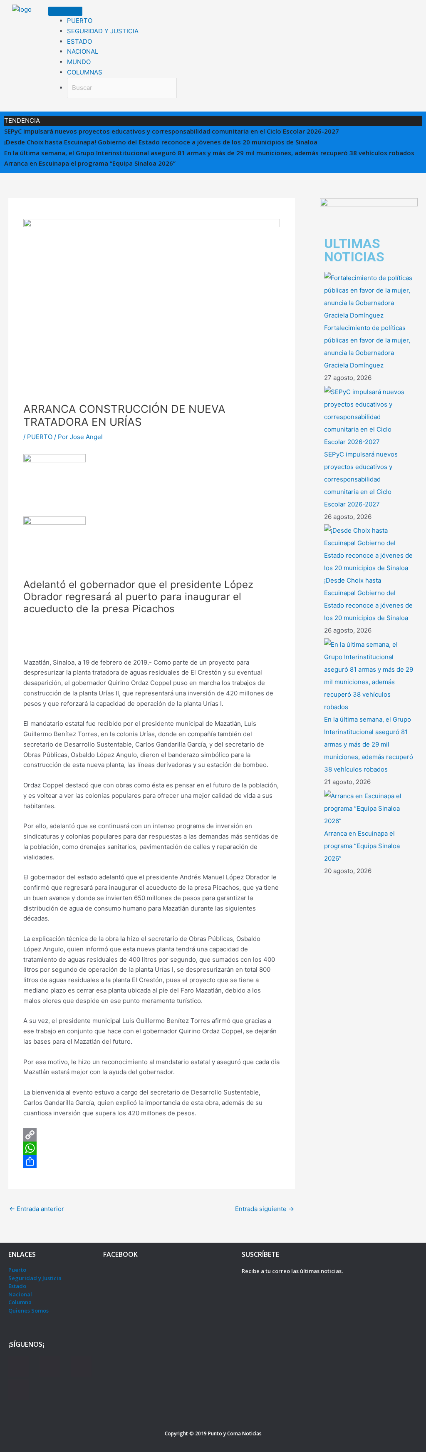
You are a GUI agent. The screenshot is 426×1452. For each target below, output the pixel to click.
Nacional (20, 1294)
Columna (20, 1302)
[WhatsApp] (151, 1148)
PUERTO (39, 437)
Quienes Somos (28, 1310)
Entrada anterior (36, 1209)
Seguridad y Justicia (35, 1278)
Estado (17, 1286)
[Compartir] (151, 1161)
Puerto (17, 1269)
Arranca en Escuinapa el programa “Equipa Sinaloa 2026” (90, 163)
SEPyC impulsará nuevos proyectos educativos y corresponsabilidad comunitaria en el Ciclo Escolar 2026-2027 (171, 131)
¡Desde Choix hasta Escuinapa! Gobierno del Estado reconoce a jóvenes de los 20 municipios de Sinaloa (160, 142)
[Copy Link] (151, 1135)
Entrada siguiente (264, 1209)
